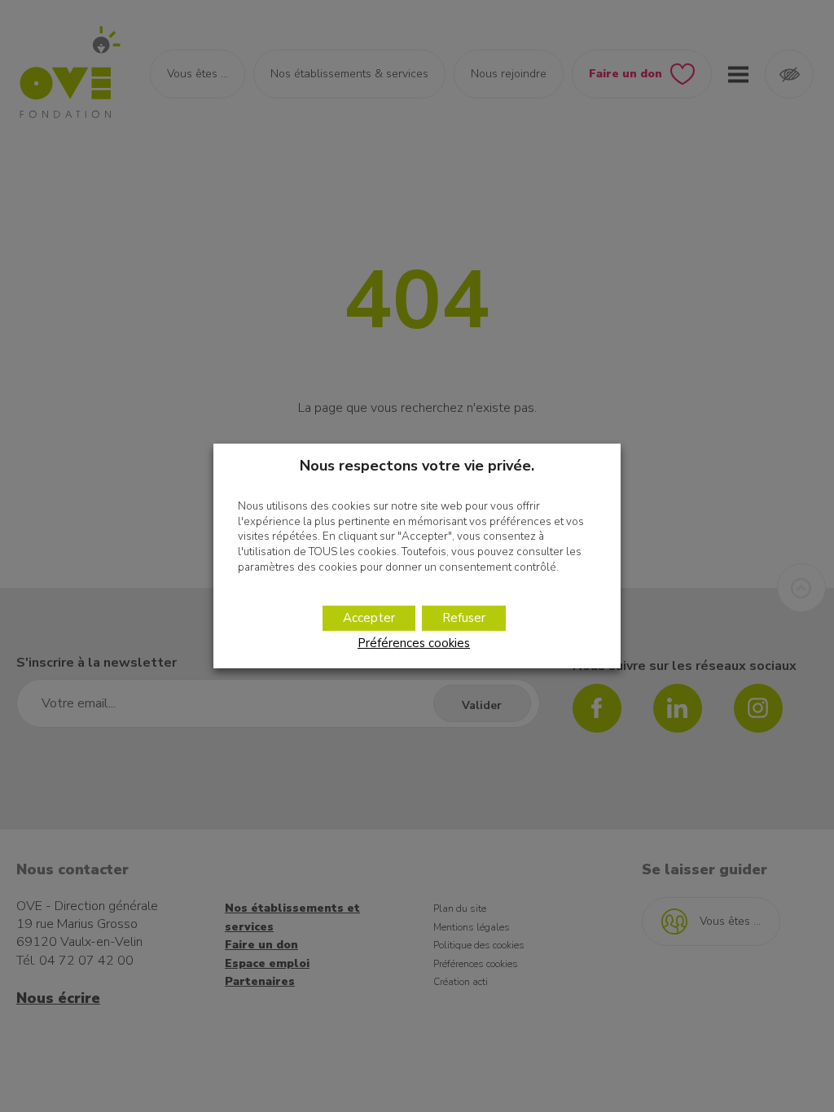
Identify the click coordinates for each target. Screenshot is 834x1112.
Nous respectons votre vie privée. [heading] (417, 465)
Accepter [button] (369, 618)
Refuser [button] (463, 618)
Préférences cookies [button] (414, 643)
